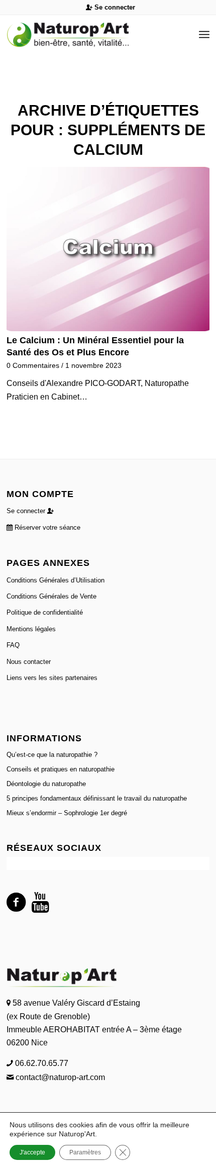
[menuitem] (110, 7)
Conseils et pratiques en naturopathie (61, 769)
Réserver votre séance (46, 527)
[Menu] (204, 35)
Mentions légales (31, 629)
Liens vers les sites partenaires (52, 677)
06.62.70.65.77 (40, 1063)
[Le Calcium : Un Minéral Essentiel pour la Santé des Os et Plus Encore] (108, 249)
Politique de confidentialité (45, 612)
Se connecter (113, 7)
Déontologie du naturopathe (46, 784)
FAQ (13, 645)
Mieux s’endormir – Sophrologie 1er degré (67, 813)
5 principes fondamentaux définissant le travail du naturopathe (97, 798)
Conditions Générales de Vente (51, 596)
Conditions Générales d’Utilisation (55, 580)
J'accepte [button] (32, 1152)
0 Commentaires (33, 365)
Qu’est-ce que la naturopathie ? (52, 754)
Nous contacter (29, 661)
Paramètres (85, 1152)
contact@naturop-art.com (59, 1077)
